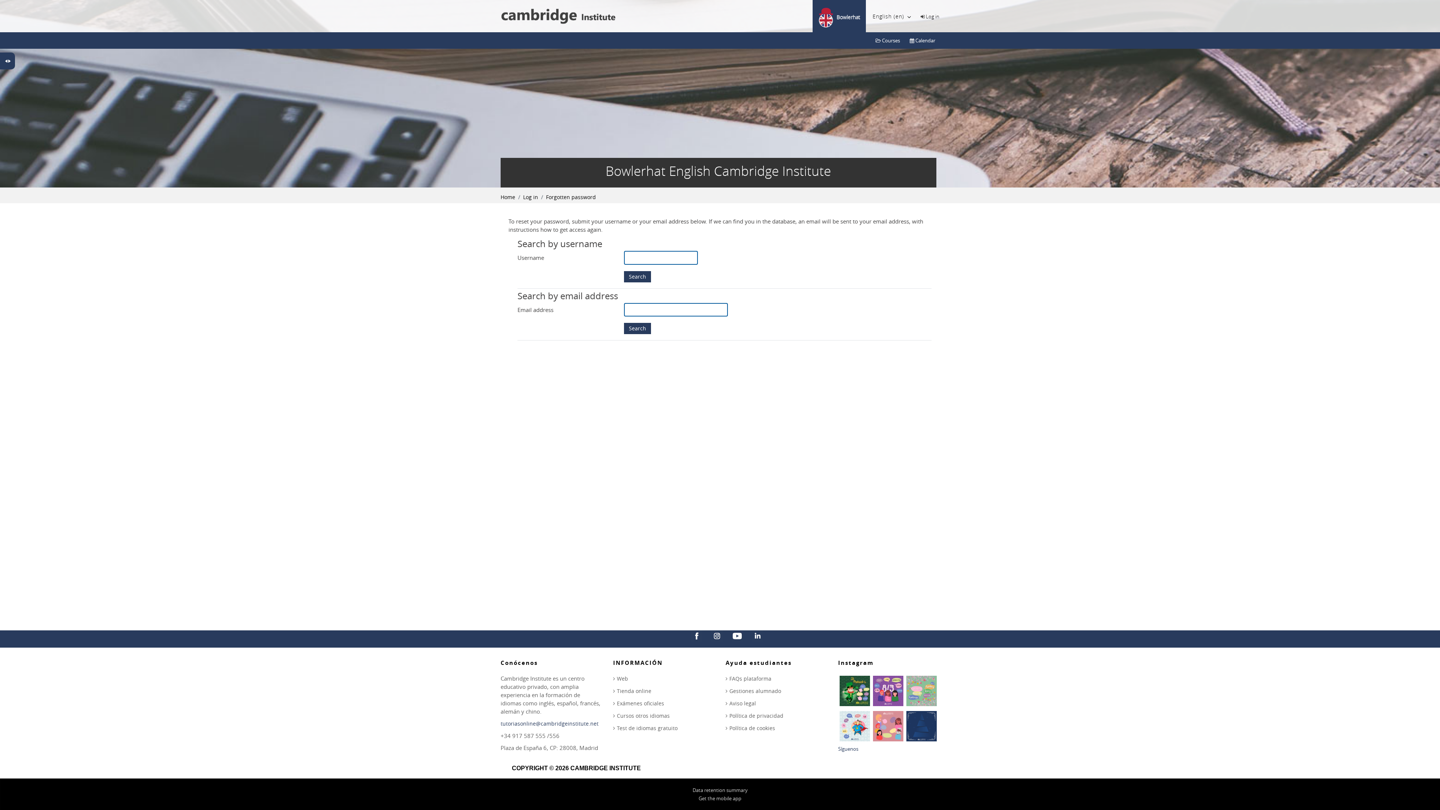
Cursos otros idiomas (643, 715)
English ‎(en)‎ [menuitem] (888, 16)
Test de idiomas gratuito (647, 728)
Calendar (924, 40)
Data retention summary (720, 790)
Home (508, 197)
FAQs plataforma (750, 678)
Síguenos (848, 749)
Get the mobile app (720, 798)
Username (531, 257)
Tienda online (634, 690)
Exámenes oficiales (640, 703)
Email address (536, 310)
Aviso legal (742, 703)
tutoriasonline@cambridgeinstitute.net (549, 723)
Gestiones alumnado (755, 690)
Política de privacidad (756, 715)
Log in (932, 16)
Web (622, 678)
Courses (890, 40)
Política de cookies (752, 728)
